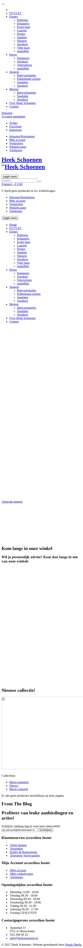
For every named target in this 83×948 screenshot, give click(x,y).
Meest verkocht (18, 789)
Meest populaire (19, 782)
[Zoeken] (39, 181)
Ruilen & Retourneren (23, 852)
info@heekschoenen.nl (24, 938)
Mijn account (18, 870)
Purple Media (73, 944)
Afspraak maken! (12, 501)
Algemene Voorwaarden (25, 855)
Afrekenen (16, 877)
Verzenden (16, 848)
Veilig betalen (18, 845)
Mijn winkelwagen (21, 873)
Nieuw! (14, 785)
